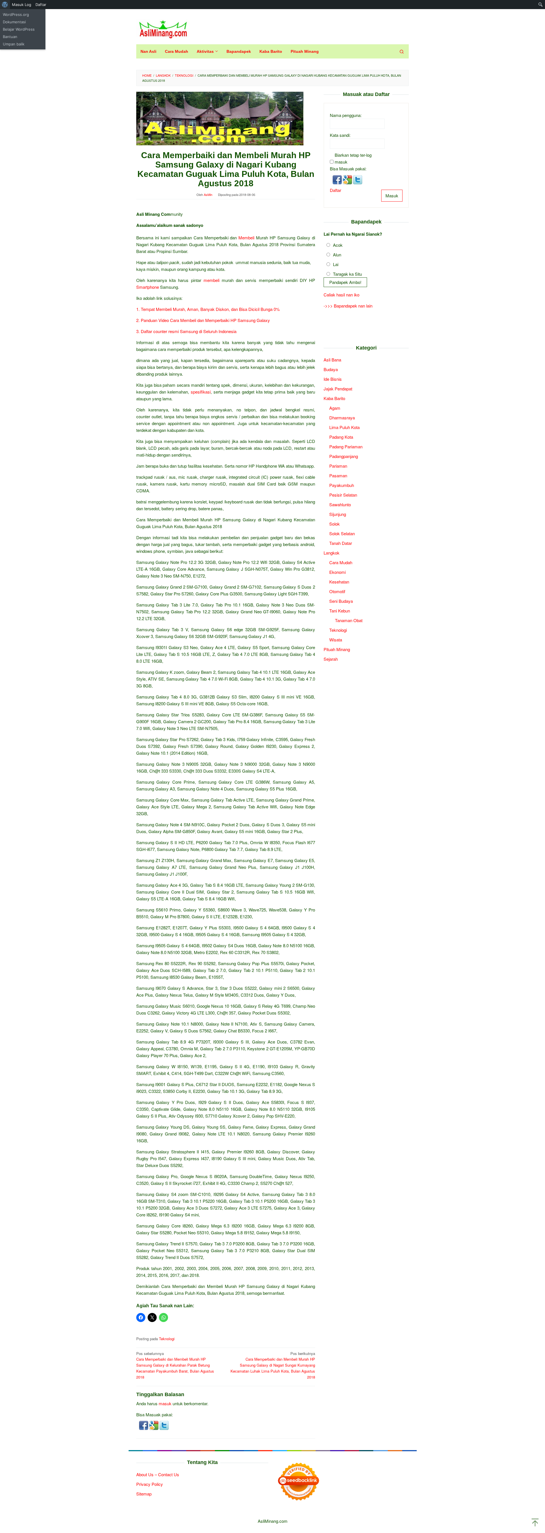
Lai (335, 264)
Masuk (391, 196)
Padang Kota (341, 437)
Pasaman (338, 476)
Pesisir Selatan (343, 495)
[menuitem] (5, 4)
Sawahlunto (340, 505)
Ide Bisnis (333, 379)
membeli (211, 280)
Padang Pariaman (345, 447)
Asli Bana (332, 360)
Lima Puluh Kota (344, 427)
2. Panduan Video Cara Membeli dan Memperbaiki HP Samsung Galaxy (203, 320)
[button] (144, 1425)
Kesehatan (339, 582)
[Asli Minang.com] (163, 28)
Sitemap (144, 1494)
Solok (334, 524)
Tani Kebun (339, 611)
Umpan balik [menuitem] (13, 44)
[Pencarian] (402, 51)
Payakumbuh (341, 485)
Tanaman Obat (348, 621)
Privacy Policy (149, 1484)
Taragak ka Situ (347, 274)
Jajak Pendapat (338, 389)
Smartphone (147, 287)
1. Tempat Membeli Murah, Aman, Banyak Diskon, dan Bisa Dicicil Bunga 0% (208, 309)
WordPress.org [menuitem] (16, 14)
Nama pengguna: (346, 115)
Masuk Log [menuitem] (21, 4)
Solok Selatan (342, 534)
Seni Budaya (341, 601)
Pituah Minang (337, 649)
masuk (165, 1403)
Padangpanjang (343, 456)
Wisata (335, 640)
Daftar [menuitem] (40, 4)
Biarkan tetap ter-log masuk (353, 158)
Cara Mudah (340, 563)
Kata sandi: (340, 135)
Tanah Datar (340, 543)
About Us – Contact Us (157, 1474)
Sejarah (331, 659)
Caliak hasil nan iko (341, 295)
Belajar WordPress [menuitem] (19, 29)
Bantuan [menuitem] (10, 36)
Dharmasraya (342, 418)
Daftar (335, 190)
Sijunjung (337, 514)
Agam (334, 408)
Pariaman (338, 466)
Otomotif (337, 592)
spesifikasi (201, 392)
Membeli (246, 237)
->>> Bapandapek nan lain (348, 306)
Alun (337, 255)
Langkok (331, 553)
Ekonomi (337, 572)
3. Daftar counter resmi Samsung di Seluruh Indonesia (186, 331)
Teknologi (167, 1338)
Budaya (331, 370)
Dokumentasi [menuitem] (14, 22)
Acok (338, 245)
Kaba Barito (334, 398)
